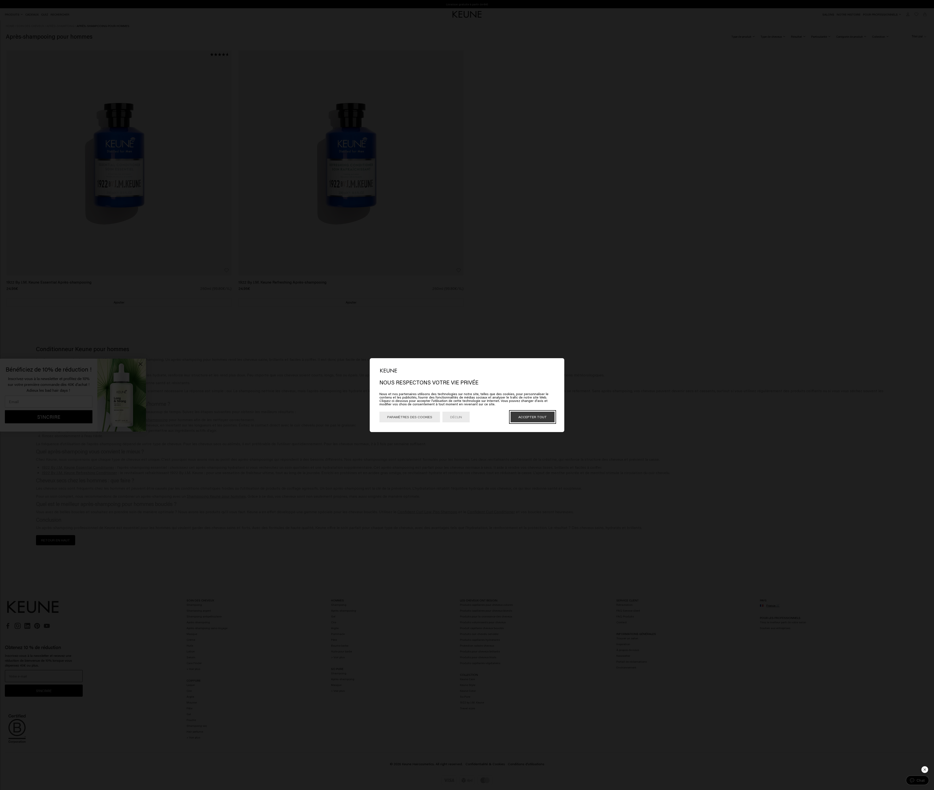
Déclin (456, 417)
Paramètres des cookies (409, 417)
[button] (924, 769)
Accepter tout (532, 417)
